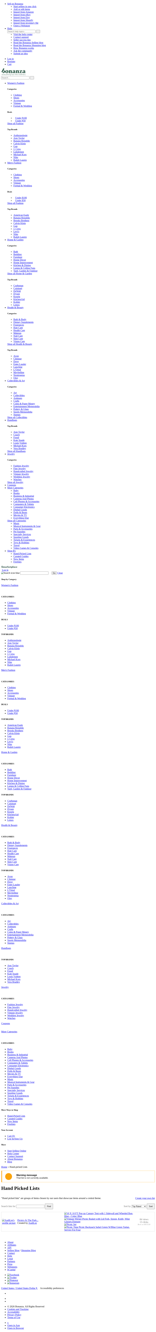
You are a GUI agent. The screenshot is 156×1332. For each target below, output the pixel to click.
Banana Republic (21, 141)
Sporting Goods (21, 537)
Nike (15, 157)
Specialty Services (22, 534)
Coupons (11, 485)
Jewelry (11, 454)
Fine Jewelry (19, 468)
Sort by (127, 1206)
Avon (16, 356)
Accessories (19, 100)
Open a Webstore (21, 25)
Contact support (21, 37)
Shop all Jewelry (15, 482)
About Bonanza (15, 1159)
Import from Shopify (23, 20)
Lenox (16, 304)
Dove (16, 361)
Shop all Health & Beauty (19, 344)
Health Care (19, 330)
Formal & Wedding (22, 106)
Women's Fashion (15, 83)
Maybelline (18, 372)
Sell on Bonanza (15, 3)
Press (9, 1264)
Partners (11, 1261)
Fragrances (18, 325)
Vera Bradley (19, 448)
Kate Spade (19, 440)
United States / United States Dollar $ (19, 1288)
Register (11, 61)
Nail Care (18, 336)
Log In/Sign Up (15, 1138)
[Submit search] (38, 31)
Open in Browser (15, 1328)
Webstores (12, 1267)
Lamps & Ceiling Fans (24, 268)
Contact (11, 1253)
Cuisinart (17, 288)
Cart (9, 64)
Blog (9, 1161)
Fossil (16, 437)
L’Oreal (17, 369)
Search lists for (8, 1206)
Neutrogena (19, 375)
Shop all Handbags (16, 451)
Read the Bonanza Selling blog (28, 42)
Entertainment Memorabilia (26, 406)
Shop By (11, 551)
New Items (18, 559)
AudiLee (32, 1223)
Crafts (16, 401)
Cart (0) (11, 1136)
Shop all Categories (16, 520)
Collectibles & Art (16, 380)
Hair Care (18, 327)
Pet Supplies (19, 531)
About (10, 1242)
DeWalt (17, 291)
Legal (10, 1258)
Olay (15, 378)
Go (54, 573)
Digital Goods (20, 509)
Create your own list (145, 1198)
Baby (16, 490)
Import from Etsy (21, 17)
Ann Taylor (19, 138)
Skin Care (18, 338)
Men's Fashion (14, 162)
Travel (16, 545)
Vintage (17, 103)
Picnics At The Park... (27, 1220)
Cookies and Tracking (17, 1309)
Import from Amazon (23, 12)
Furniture (17, 257)
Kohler (16, 302)
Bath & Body (19, 319)
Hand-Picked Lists (22, 553)
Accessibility (13, 1312)
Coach (16, 434)
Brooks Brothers (21, 220)
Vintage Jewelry (21, 474)
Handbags (12, 420)
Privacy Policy (14, 1314)
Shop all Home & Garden (19, 273)
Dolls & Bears (20, 512)
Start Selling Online (16, 1150)
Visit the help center (22, 34)
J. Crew (17, 149)
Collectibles (19, 395)
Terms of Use (13, 1317)
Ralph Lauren (20, 160)
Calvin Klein (19, 143)
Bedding (17, 254)
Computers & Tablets (23, 504)
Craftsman (18, 285)
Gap (15, 146)
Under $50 (20, 120)
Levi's (16, 231)
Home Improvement (23, 262)
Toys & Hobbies (21, 542)
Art (15, 392)
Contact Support (15, 1156)
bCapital (11, 1269)
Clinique (17, 358)
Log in (10, 58)
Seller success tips (22, 40)
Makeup (17, 333)
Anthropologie (20, 135)
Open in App (13, 1325)
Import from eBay (22, 14)
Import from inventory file (25, 23)
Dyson (16, 294)
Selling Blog (13, 1250)
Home (4, 1167)
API (9, 1247)
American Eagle (21, 215)
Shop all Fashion (15, 123)
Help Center (13, 1153)
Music (16, 523)
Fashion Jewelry (21, 466)
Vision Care (19, 341)
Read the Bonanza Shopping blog (29, 45)
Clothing (17, 95)
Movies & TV (20, 515)
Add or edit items (21, 9)
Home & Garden (15, 239)
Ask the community (22, 51)
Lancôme (17, 367)
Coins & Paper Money (24, 403)
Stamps (16, 414)
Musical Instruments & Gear (27, 526)
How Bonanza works (23, 48)
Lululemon (18, 152)
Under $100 (21, 118)
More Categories (15, 487)
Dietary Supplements (23, 322)
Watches (17, 479)
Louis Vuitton (20, 443)
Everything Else (21, 518)
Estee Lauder (19, 364)
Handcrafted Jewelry (23, 471)
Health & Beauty (15, 307)
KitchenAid (19, 299)
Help (9, 28)
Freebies (17, 561)
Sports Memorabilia (22, 412)
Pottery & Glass (21, 409)
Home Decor (19, 260)
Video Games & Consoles (25, 548)
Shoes (16, 97)
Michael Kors (20, 154)
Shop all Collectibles (17, 417)
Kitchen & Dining (22, 265)
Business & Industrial (23, 496)
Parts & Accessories (22, 529)
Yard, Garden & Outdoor (25, 271)
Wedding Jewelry (21, 476)
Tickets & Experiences (24, 540)
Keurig (16, 296)
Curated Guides (20, 556)
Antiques (17, 398)
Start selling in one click (24, 6)
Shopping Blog (28, 1250)
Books (16, 493)
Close (60, 573)
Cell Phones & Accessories (26, 501)
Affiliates (11, 1245)
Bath (15, 251)
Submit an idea (20, 53)
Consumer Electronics (24, 507)
